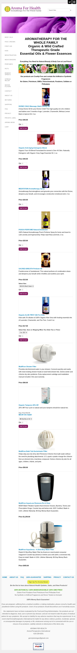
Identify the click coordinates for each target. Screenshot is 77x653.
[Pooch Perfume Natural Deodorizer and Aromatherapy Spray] (46, 220)
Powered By (38, 644)
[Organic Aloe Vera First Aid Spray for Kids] (46, 305)
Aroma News (10, 122)
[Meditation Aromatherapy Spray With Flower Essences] (46, 179)
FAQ (6, 109)
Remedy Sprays (8, 73)
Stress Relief (8, 79)
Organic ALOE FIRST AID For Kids (32, 315)
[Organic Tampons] (46, 395)
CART (7, 127)
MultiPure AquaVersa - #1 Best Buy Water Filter (36, 549)
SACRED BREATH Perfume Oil (30, 269)
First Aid (8, 46)
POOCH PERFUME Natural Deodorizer (33, 230)
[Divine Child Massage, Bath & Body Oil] (46, 96)
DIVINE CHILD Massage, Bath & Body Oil (34, 106)
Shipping (8, 104)
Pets (7, 68)
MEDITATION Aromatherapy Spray (32, 189)
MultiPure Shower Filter (27, 366)
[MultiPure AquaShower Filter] (46, 354)
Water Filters (8, 85)
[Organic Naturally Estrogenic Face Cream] (46, 139)
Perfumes (9, 64)
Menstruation (10, 55)
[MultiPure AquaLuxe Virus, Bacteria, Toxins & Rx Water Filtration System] (46, 487)
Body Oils (9, 37)
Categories (74, 2)
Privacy (8, 113)
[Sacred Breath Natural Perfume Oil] (46, 260)
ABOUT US (14, 577)
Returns (8, 100)
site (38, 646)
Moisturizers (10, 59)
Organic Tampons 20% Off (28, 405)
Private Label (10, 118)
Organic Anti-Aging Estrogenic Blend (33, 148)
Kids (6, 50)
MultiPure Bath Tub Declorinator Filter (33, 451)
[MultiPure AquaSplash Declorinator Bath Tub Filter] (46, 440)
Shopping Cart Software (38, 649)
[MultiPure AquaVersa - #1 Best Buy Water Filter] (46, 535)
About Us (8, 95)
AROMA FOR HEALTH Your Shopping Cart (70, 2)
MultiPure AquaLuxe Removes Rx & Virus (34, 503)
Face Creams (10, 42)
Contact (8, 91)
